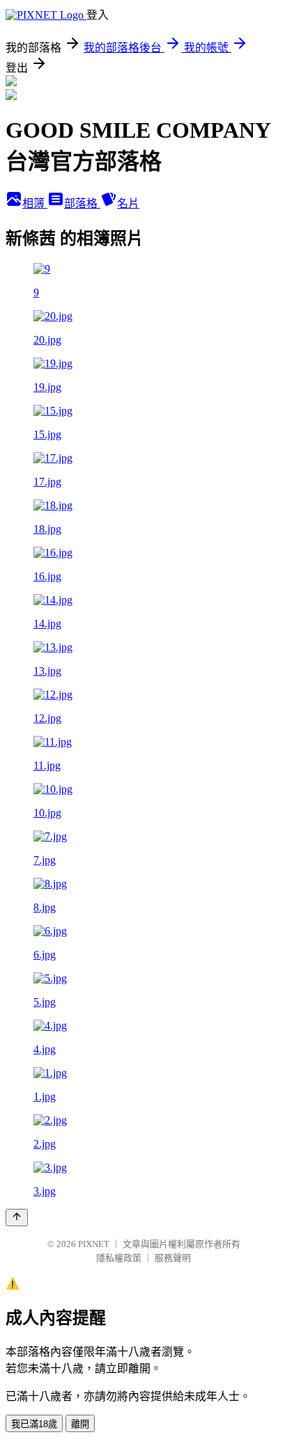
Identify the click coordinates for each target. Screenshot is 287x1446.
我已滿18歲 (34, 1424)
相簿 (34, 203)
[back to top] (17, 1217)
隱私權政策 (118, 1258)
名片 (128, 203)
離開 (80, 1424)
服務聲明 (173, 1258)
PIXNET (93, 1244)
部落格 (82, 203)
